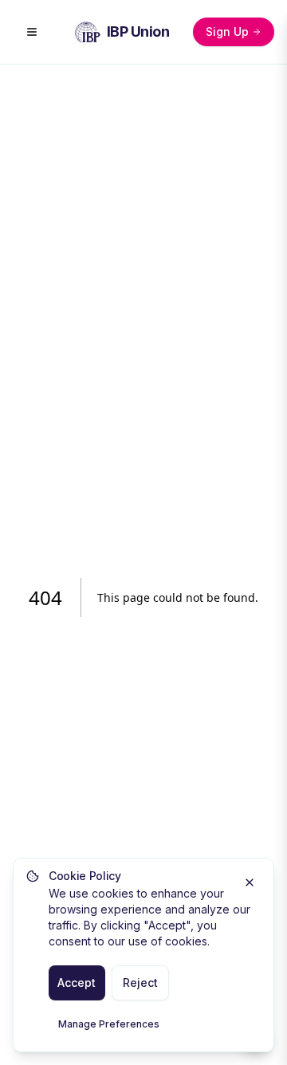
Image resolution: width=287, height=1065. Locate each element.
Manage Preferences (108, 1024)
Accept (76, 982)
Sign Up (227, 31)
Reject (140, 982)
